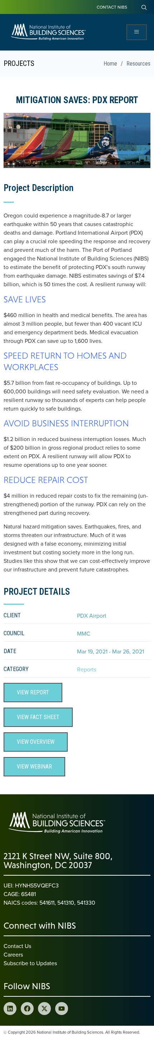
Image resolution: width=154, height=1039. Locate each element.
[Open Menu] (136, 32)
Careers (13, 954)
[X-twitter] (44, 1008)
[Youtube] (61, 1008)
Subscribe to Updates (30, 963)
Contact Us (17, 946)
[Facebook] (27, 1008)
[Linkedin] (10, 1008)
